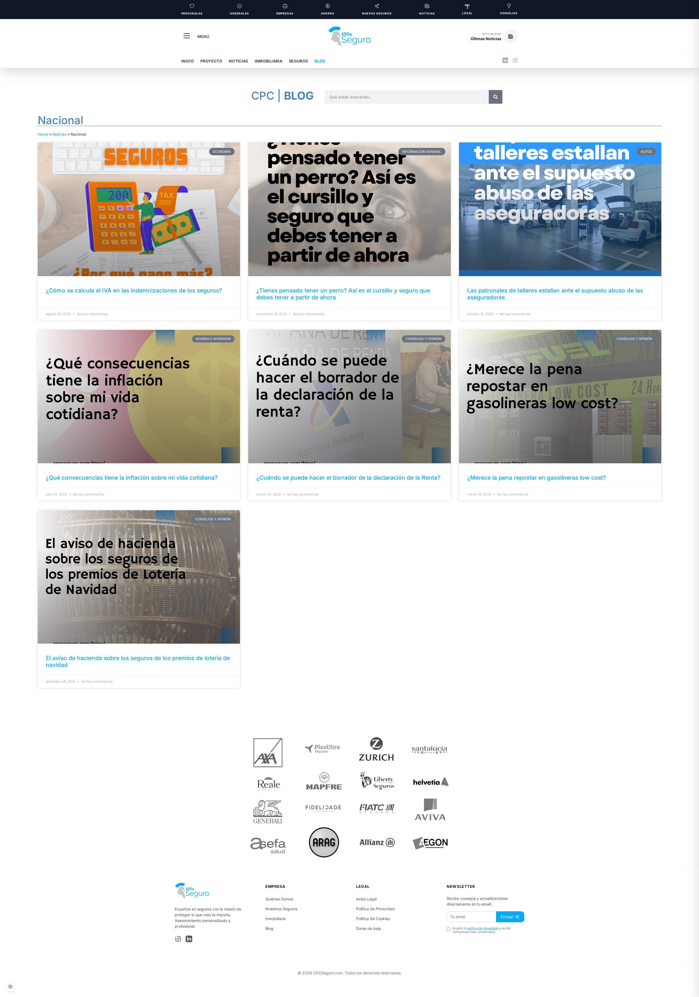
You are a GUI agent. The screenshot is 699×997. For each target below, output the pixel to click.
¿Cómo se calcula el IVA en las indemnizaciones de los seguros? (134, 290)
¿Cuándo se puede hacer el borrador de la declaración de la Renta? (348, 477)
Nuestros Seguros (281, 908)
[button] (494, 36)
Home (43, 134)
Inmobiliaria (268, 61)
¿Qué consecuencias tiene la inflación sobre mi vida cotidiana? (132, 477)
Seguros (298, 61)
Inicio (187, 61)
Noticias (238, 61)
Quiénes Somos (279, 899)
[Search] (495, 97)
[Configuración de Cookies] (10, 987)
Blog (320, 61)
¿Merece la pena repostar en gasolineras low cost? (536, 477)
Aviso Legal (366, 899)
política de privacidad (482, 928)
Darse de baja (368, 928)
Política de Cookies (373, 918)
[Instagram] (515, 61)
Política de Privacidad (375, 908)
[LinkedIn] (505, 61)
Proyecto (211, 61)
